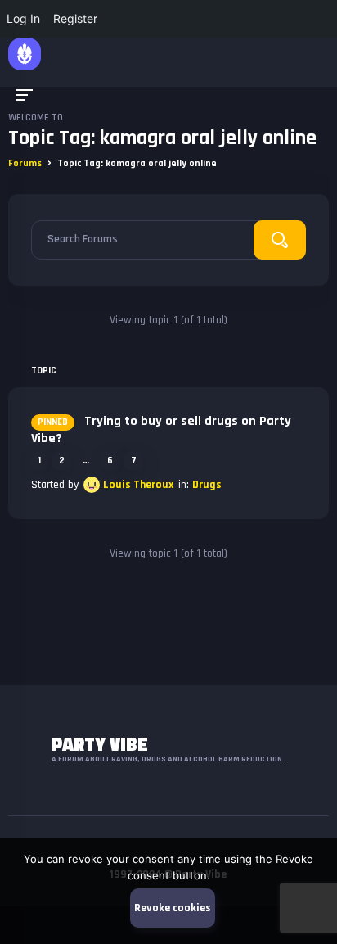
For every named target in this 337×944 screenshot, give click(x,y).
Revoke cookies (172, 908)
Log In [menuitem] (23, 18)
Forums (25, 163)
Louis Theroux (138, 484)
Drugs (207, 484)
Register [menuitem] (75, 18)
